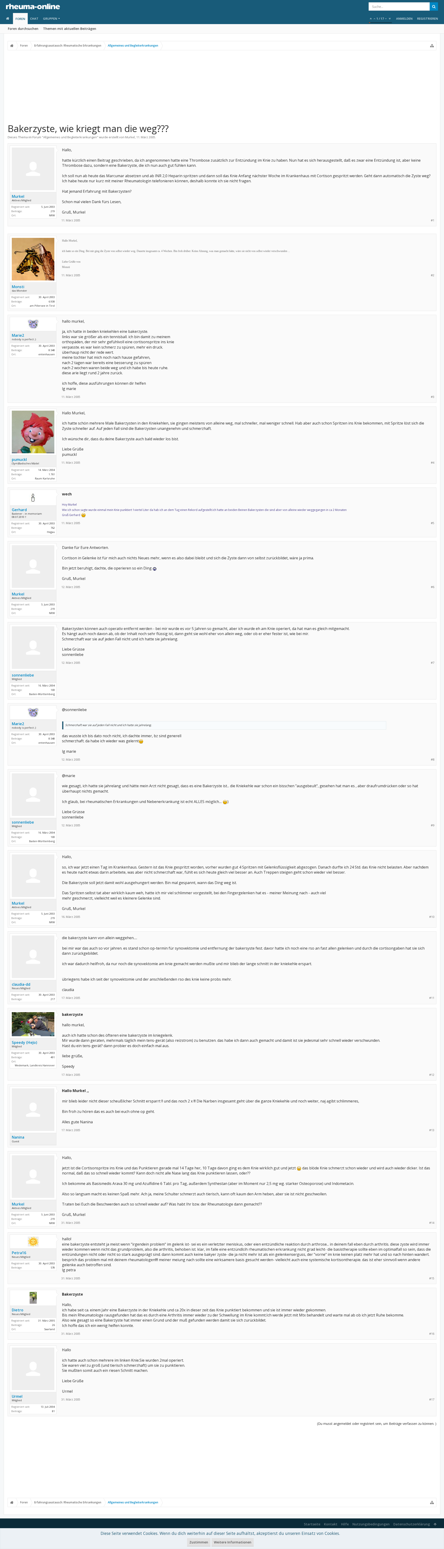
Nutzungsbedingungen (371, 1524)
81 (53, 1411)
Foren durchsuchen (23, 28)
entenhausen (46, 354)
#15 (431, 1278)
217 (53, 999)
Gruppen (50, 18)
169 (53, 690)
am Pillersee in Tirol (42, 305)
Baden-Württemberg (42, 694)
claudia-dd (21, 984)
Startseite (312, 1524)
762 (53, 527)
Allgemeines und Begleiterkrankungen (70, 137)
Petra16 (19, 1252)
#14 (431, 1223)
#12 (431, 1075)
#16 (431, 1334)
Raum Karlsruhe (45, 478)
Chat (34, 18)
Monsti (18, 286)
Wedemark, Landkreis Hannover (35, 1065)
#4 (432, 463)
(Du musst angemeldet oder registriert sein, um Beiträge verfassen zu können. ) (376, 1423)
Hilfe (345, 1524)
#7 (432, 663)
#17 (431, 1399)
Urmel (17, 1396)
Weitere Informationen (232, 1542)
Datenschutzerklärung (411, 1524)
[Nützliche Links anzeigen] (432, 45)
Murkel (130, 137)
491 (53, 1057)
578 (53, 1267)
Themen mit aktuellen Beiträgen (69, 28)
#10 (431, 917)
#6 (432, 587)
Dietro (17, 1310)
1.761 (52, 474)
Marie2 (18, 335)
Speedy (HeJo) (24, 1042)
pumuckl (19, 459)
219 (53, 211)
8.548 (52, 350)
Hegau (51, 532)
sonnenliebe (23, 675)
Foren (20, 19)
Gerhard (19, 509)
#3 (432, 397)
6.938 (52, 301)
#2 (432, 275)
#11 (431, 998)
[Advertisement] (222, 86)
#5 (432, 523)
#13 (431, 1130)
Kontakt (330, 1524)
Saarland (49, 1329)
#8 (432, 760)
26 (53, 1325)
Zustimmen (198, 1542)
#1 (432, 220)
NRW (52, 215)
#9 (432, 825)
